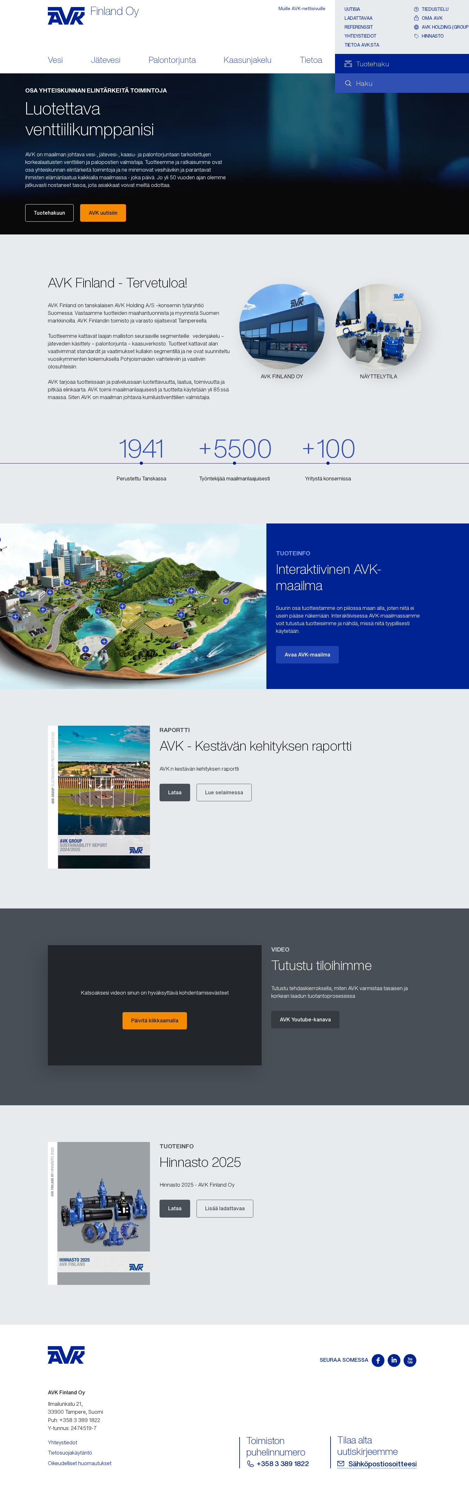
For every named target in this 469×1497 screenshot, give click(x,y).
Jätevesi (106, 60)
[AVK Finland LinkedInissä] (394, 1360)
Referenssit (359, 27)
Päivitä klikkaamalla (154, 1020)
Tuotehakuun (49, 213)
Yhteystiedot (360, 36)
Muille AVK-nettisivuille (302, 8)
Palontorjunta (172, 60)
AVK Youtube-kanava (305, 1019)
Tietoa (311, 60)
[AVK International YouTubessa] (410, 1360)
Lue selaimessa (224, 792)
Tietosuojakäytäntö (70, 1452)
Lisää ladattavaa (225, 1208)
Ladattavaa (359, 18)
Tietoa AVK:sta (362, 44)
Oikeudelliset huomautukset (79, 1463)
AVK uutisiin (103, 213)
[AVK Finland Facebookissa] (378, 1360)
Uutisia (352, 9)
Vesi (55, 60)
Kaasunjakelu (248, 60)
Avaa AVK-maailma (307, 654)
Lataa (175, 792)
